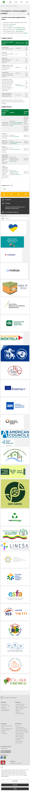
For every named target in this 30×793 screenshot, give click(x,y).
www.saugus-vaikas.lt (21, 29)
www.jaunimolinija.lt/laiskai (17, 122)
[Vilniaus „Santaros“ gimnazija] (3, 2)
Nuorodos (17, 725)
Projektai (3, 731)
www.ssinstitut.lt (19, 31)
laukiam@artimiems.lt (14, 171)
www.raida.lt (13, 24)
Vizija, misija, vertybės (5, 705)
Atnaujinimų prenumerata (12, 212)
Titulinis (2, 5)
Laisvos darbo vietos (20, 727)
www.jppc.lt (25, 33)
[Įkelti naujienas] (10, 2)
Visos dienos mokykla (20, 713)
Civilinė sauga (18, 739)
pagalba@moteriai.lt (16, 149)
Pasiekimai (7, 203)
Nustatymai (15, 781)
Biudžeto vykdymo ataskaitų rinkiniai (6, 726)
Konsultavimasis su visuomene (22, 730)
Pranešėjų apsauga (19, 733)
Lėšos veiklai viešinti (5, 730)
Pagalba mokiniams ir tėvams (12, 5)
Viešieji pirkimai (4, 733)
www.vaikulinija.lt (15, 136)
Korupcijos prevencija (20, 738)
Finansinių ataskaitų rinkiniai (6, 728)
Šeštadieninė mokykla (20, 704)
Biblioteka (17, 710)
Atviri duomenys (19, 742)
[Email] (5, 757)
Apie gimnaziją (4, 704)
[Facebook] (2, 757)
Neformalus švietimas (20, 705)
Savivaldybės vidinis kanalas (9, 697)
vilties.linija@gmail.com (16, 142)
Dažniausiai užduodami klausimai (22, 731)
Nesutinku (15, 785)
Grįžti (4, 189)
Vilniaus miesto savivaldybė (15, 763)
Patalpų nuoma (18, 712)
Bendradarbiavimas (5, 710)
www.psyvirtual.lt (13, 161)
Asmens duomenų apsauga (21, 728)
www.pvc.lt (9, 27)
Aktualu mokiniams (19, 736)
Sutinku (15, 788)
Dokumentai (8, 199)
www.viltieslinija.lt (13, 143)
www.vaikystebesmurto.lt (19, 27)
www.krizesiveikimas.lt (20, 85)
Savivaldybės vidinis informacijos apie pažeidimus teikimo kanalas (15, 208)
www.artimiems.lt (17, 174)
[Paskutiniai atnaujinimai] (16, 2)
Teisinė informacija (19, 741)
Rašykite (3, 751)
